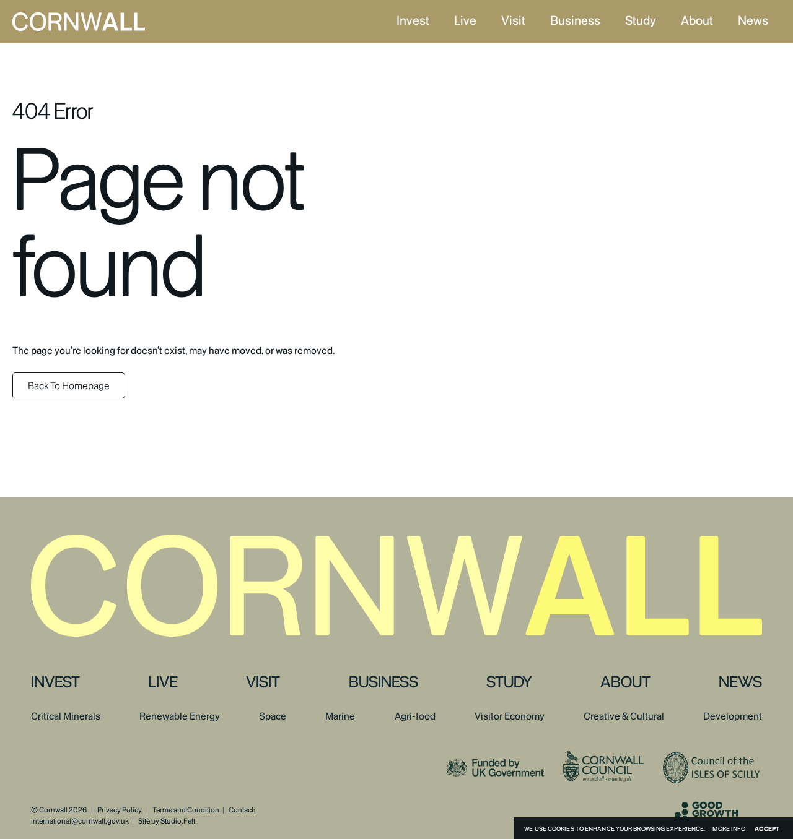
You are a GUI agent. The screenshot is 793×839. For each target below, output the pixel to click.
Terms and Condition (185, 810)
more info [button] (728, 828)
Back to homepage (69, 386)
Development (732, 716)
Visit (513, 20)
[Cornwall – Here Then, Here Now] (103, 21)
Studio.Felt (177, 821)
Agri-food (415, 716)
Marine (340, 716)
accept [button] (767, 828)
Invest (412, 20)
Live (465, 20)
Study (640, 20)
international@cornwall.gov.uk (80, 821)
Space (272, 716)
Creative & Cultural (624, 716)
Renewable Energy (179, 716)
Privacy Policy (119, 810)
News (753, 20)
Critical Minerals (65, 716)
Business (575, 20)
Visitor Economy (510, 716)
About (697, 20)
